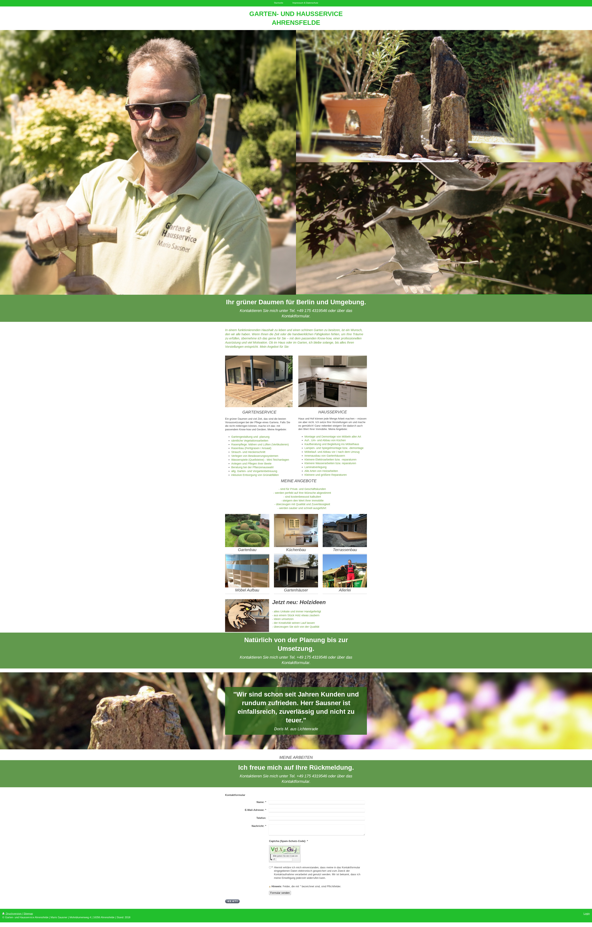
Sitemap (28, 913)
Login (587, 913)
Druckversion (13, 913)
